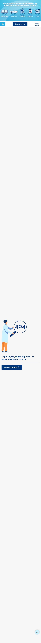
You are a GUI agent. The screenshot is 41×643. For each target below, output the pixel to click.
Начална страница (10, 367)
